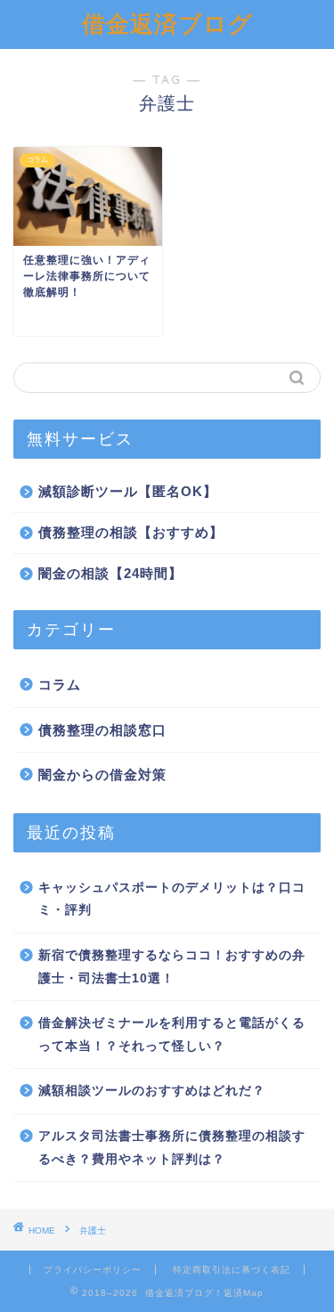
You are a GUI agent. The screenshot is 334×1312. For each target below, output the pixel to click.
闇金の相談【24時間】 (110, 573)
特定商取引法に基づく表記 (231, 1270)
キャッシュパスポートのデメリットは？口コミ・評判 (171, 899)
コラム (59, 684)
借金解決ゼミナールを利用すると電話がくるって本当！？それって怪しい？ (171, 1034)
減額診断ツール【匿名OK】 (127, 491)
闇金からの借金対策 (102, 774)
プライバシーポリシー (93, 1270)
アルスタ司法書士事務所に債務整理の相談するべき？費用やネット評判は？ (171, 1147)
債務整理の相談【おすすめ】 (131, 532)
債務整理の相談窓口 (102, 729)
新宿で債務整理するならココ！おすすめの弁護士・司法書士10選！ (171, 967)
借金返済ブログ (167, 23)
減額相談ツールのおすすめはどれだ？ (151, 1090)
